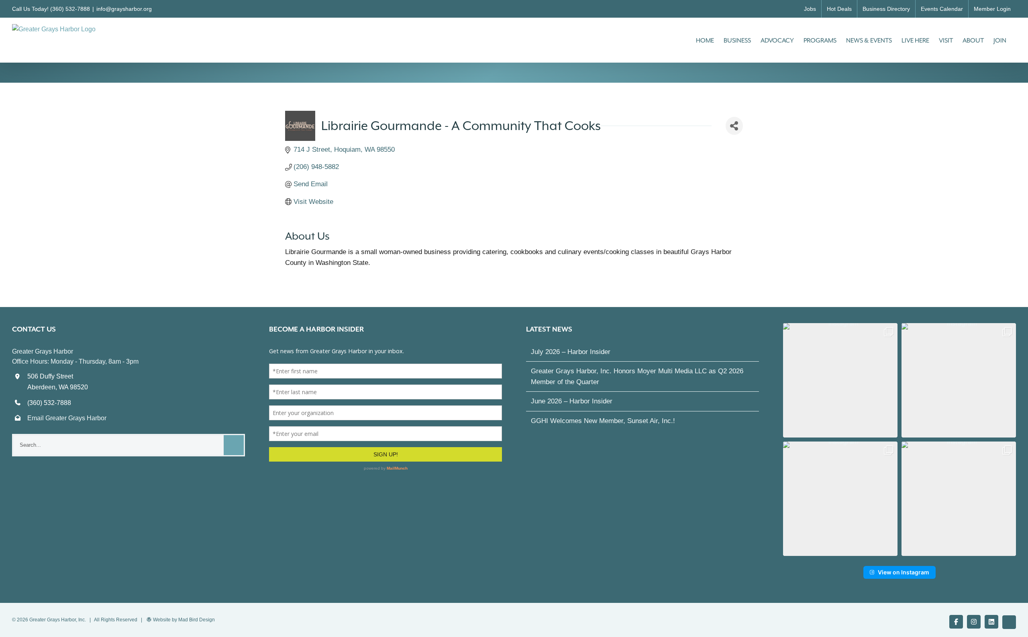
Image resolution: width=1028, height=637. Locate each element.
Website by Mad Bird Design (184, 620)
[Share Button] (734, 126)
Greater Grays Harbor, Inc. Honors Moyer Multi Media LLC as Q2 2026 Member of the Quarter (637, 376)
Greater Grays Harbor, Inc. (57, 620)
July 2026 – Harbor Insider (570, 352)
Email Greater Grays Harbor (66, 418)
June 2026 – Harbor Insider (571, 401)
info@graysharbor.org (124, 9)
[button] (840, 380)
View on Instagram (903, 572)
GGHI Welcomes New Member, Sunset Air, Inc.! (603, 421)
